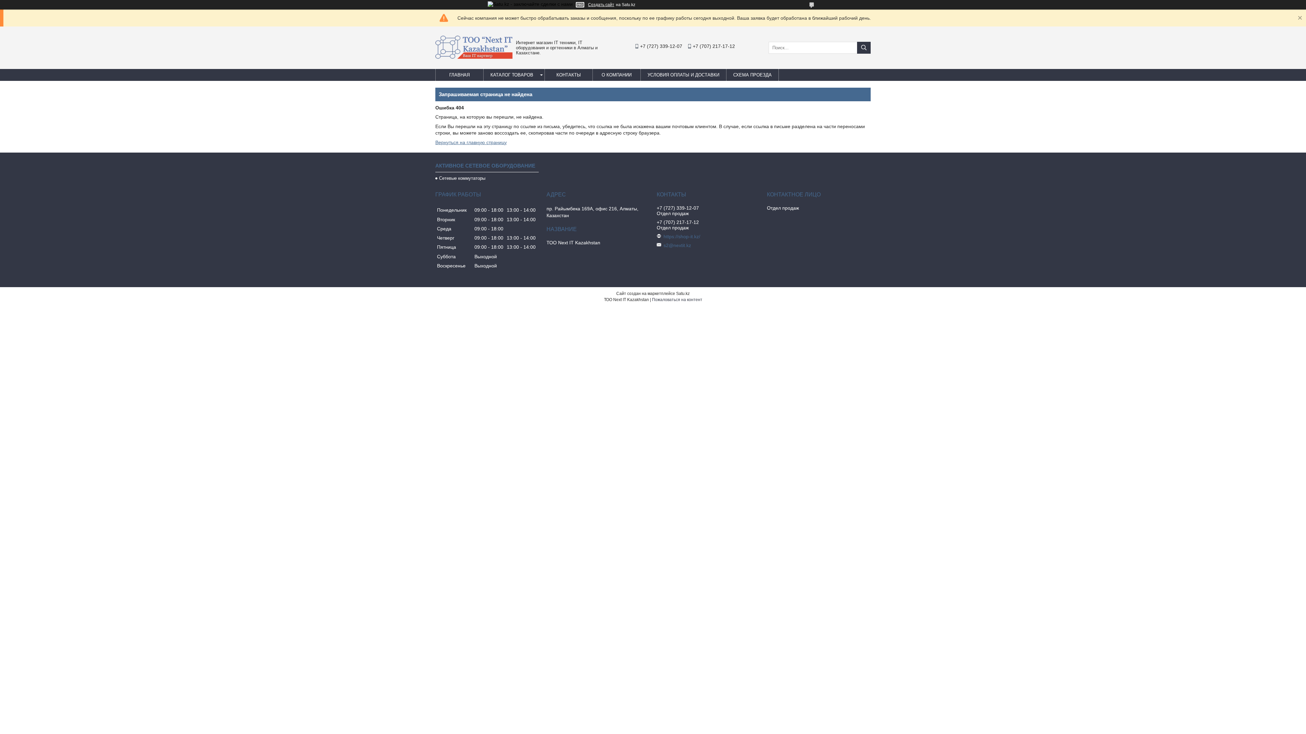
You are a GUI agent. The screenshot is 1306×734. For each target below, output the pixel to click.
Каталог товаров (511, 74)
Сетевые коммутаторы (462, 178)
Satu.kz (683, 293)
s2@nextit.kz (677, 245)
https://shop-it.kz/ (682, 236)
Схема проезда (752, 74)
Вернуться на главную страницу (471, 142)
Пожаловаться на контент (677, 299)
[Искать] (864, 48)
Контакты (568, 74)
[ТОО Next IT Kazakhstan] (474, 57)
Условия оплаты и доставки (683, 74)
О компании (617, 74)
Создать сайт (601, 4)
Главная (459, 74)
